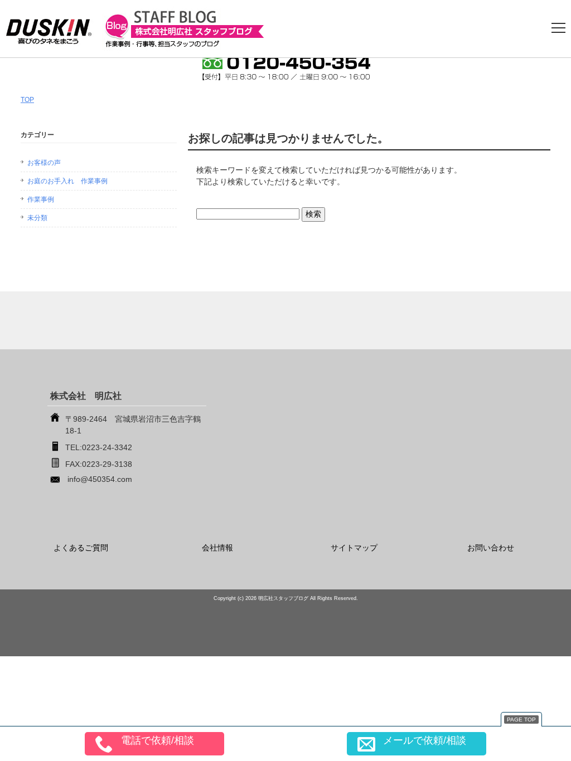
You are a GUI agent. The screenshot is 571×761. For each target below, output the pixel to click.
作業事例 (40, 199)
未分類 (37, 218)
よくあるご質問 (81, 547)
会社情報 (217, 547)
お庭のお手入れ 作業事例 (67, 181)
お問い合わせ (490, 547)
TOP (27, 100)
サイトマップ (354, 547)
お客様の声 (44, 163)
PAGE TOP (521, 719)
